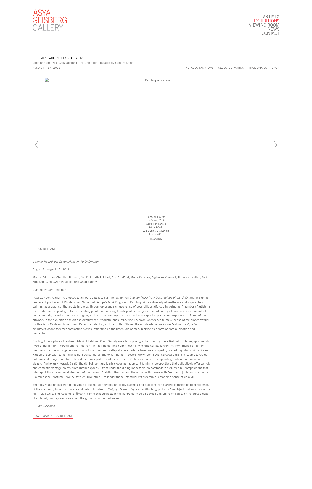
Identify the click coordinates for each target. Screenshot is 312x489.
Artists (271, 16)
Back (275, 67)
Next (275, 145)
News (273, 29)
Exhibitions (266, 21)
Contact (270, 33)
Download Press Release (53, 416)
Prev (36, 145)
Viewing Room (264, 25)
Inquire (156, 238)
